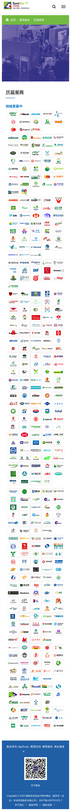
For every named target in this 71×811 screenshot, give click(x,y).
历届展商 (39, 19)
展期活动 (35, 746)
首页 (13, 19)
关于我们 (19, 805)
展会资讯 (11, 746)
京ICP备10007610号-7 (50, 800)
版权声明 (33, 805)
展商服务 (24, 19)
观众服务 (59, 746)
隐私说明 (47, 805)
